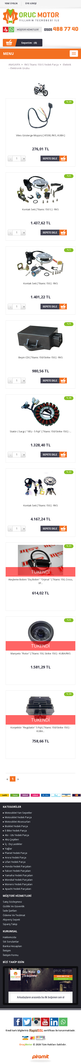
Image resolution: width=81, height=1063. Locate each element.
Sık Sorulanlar (11, 941)
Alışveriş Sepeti (11, 919)
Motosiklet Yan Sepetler (18, 812)
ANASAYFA (14, 64)
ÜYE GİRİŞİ (31, 3)
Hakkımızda (9, 937)
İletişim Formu (10, 955)
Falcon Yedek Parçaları (17, 870)
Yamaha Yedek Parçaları (18, 875)
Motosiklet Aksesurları (17, 821)
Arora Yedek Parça (15, 857)
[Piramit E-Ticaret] (40, 1058)
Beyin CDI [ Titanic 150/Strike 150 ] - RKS (40, 357)
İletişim (7, 950)
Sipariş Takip (10, 924)
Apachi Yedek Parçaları (17, 888)
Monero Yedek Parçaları (18, 884)
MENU (8, 53)
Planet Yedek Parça (15, 853)
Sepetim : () (29, 42)
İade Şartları (10, 910)
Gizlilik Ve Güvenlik (13, 906)
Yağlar (8, 848)
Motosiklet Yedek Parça (18, 817)
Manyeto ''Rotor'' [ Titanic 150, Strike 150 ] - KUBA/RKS (41, 653)
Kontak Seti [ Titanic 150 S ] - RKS (40, 209)
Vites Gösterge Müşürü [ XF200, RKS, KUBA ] (40, 135)
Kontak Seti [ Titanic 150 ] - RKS (40, 283)
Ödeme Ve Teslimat (14, 915)
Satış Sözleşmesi (12, 901)
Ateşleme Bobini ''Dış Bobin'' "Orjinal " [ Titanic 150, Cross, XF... (40, 581)
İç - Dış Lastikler (13, 844)
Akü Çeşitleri (11, 839)
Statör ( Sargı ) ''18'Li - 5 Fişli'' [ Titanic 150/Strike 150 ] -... (40, 431)
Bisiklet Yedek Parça (16, 826)
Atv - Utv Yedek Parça (16, 835)
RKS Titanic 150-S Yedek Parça (41, 64)
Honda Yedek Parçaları (17, 866)
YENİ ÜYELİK (11, 3)
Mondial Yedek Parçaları (18, 879)
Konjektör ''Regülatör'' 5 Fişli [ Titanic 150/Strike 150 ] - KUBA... (40, 729)
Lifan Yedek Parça (14, 862)
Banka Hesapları (12, 946)
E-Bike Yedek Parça (15, 830)
